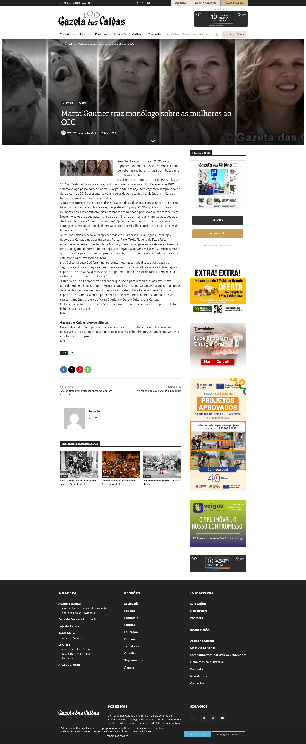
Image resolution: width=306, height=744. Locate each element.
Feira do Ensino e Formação (77, 619)
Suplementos (133, 660)
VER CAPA (218, 220)
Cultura (72, 43)
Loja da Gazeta (68, 626)
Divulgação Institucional (76, 653)
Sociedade (131, 604)
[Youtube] (148, 3)
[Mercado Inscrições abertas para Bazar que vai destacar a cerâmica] (121, 464)
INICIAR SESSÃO (217, 233)
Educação (131, 632)
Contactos (197, 683)
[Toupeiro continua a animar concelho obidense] (162, 464)
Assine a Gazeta (69, 604)
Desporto (130, 639)
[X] (71, 369)
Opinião (130, 653)
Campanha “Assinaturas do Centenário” (85, 608)
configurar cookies (117, 736)
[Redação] (64, 132)
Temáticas (131, 646)
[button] (216, 34)
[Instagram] (143, 3)
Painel (82, 103)
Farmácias (68, 658)
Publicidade (66, 633)
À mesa (129, 667)
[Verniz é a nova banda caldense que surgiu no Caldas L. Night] (79, 464)
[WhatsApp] (88, 369)
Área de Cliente (69, 665)
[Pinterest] (79, 369)
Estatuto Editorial (202, 648)
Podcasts (196, 618)
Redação (71, 132)
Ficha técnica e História (206, 662)
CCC (71, 352)
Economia (131, 618)
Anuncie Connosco (73, 638)
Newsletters (198, 611)
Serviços (64, 645)
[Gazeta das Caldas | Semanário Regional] (92, 18)
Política (129, 611)
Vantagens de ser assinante (78, 612)
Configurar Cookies (228, 734)
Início (63, 43)
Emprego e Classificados (76, 649)
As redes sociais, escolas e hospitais (159, 390)
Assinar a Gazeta (202, 641)
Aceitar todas (197, 734)
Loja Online (198, 604)
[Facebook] (137, 3)
